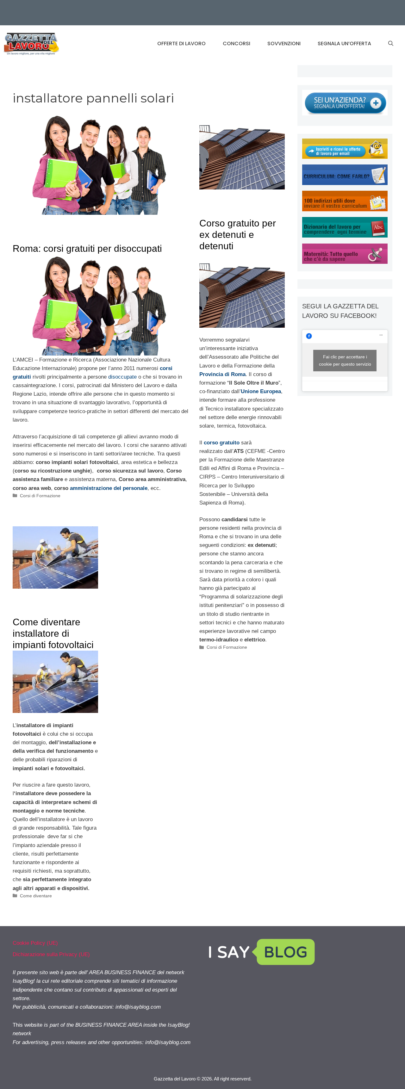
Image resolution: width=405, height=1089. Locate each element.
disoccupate (122, 377)
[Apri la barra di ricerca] (391, 44)
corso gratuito (222, 443)
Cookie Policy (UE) (35, 943)
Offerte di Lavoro (181, 43)
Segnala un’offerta (344, 43)
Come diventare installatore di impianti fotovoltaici (53, 633)
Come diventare (36, 895)
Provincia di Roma (222, 374)
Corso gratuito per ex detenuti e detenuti (237, 234)
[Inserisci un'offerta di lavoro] (345, 114)
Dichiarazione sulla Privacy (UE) (51, 954)
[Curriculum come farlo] (345, 183)
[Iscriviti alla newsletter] (345, 157)
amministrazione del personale (108, 488)
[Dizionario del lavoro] (345, 236)
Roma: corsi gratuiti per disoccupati (87, 248)
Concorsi (236, 43)
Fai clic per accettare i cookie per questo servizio (345, 360)
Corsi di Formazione (40, 495)
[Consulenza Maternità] (345, 262)
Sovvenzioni (284, 43)
